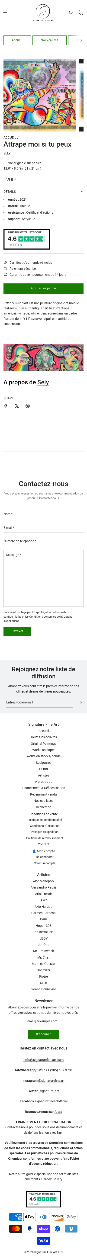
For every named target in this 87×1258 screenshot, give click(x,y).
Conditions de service (42, 616)
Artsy (58, 1112)
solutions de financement (60, 1127)
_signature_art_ (49, 1091)
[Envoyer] (81, 702)
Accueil (17, 40)
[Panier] (81, 12)
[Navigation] (5, 12)
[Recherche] (71, 12)
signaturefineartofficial (51, 1101)
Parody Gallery (51, 1179)
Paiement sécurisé (23, 268)
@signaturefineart (51, 1080)
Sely (6, 153)
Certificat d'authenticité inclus (31, 262)
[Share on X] (17, 406)
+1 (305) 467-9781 (59, 1070)
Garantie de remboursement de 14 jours (38, 274)
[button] (81, 40)
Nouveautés (49, 40)
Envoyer (17, 631)
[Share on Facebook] (6, 406)
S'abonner (43, 1034)
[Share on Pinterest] (28, 406)
